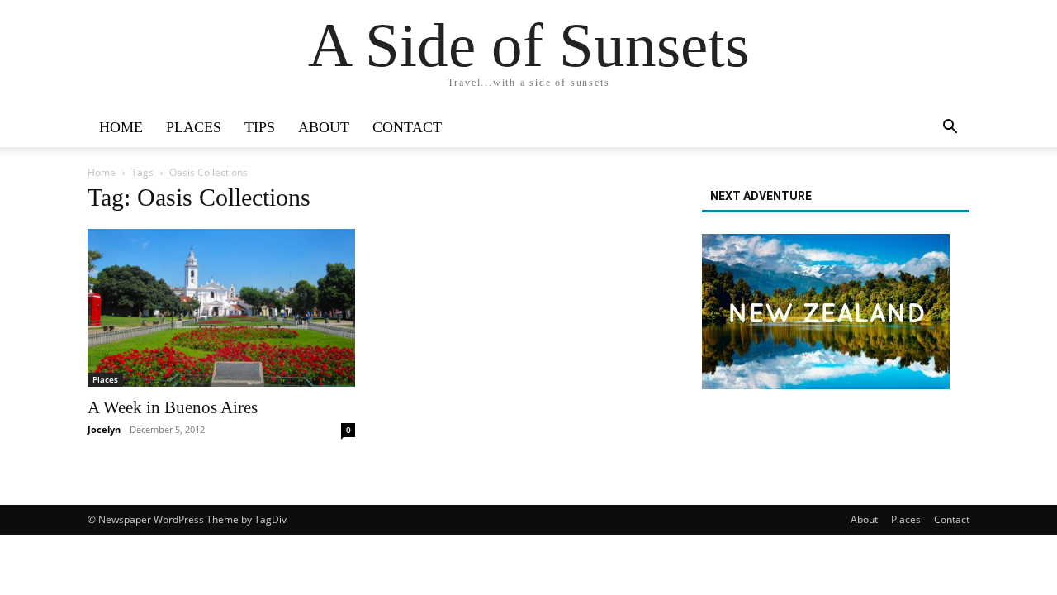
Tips (259, 127)
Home (121, 127)
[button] (949, 128)
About (323, 127)
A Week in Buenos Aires (173, 407)
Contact (407, 127)
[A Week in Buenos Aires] (221, 308)
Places (193, 127)
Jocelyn (104, 429)
